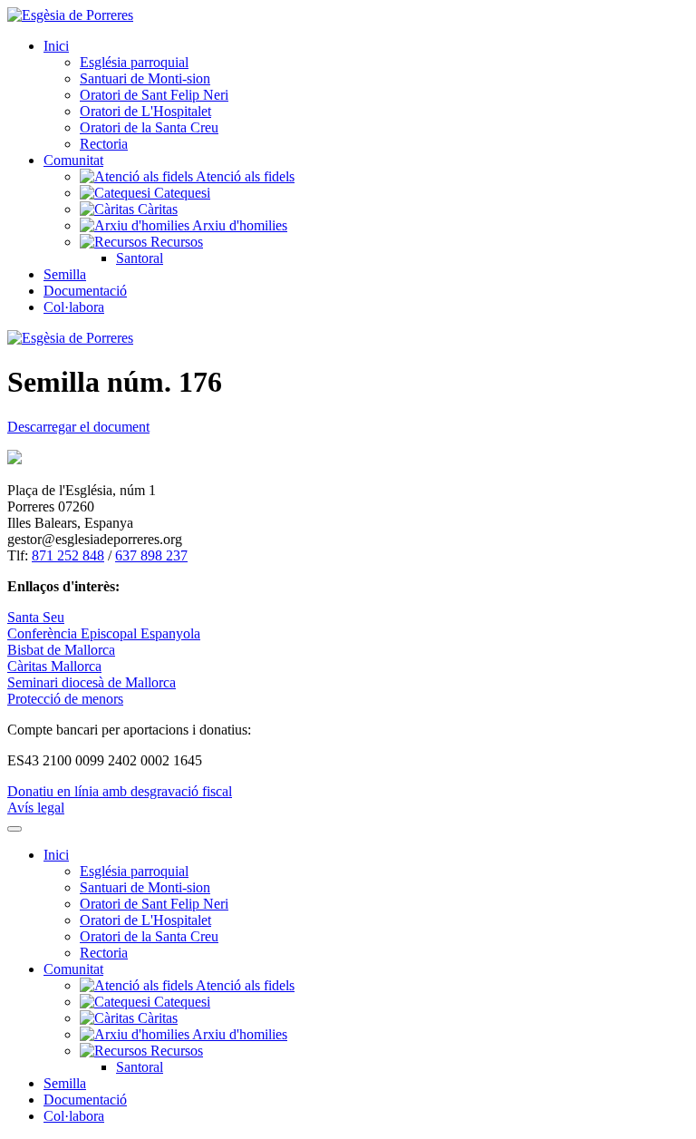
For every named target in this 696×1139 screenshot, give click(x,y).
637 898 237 (151, 555)
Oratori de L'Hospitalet (145, 111)
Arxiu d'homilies (238, 225)
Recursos (175, 241)
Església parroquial (134, 62)
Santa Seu (35, 617)
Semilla (65, 274)
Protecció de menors (65, 698)
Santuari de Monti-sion (145, 78)
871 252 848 (68, 555)
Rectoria (104, 143)
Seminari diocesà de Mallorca (91, 682)
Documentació (85, 290)
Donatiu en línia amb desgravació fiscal (119, 791)
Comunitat (73, 160)
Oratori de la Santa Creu (149, 127)
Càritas (156, 209)
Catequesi (180, 192)
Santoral (139, 258)
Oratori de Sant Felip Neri (154, 94)
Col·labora (74, 307)
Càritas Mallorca (54, 666)
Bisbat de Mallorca (61, 649)
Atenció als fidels (244, 176)
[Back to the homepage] (70, 15)
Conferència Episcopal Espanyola (103, 633)
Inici (56, 46)
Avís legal (35, 807)
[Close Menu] (14, 829)
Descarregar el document (78, 426)
